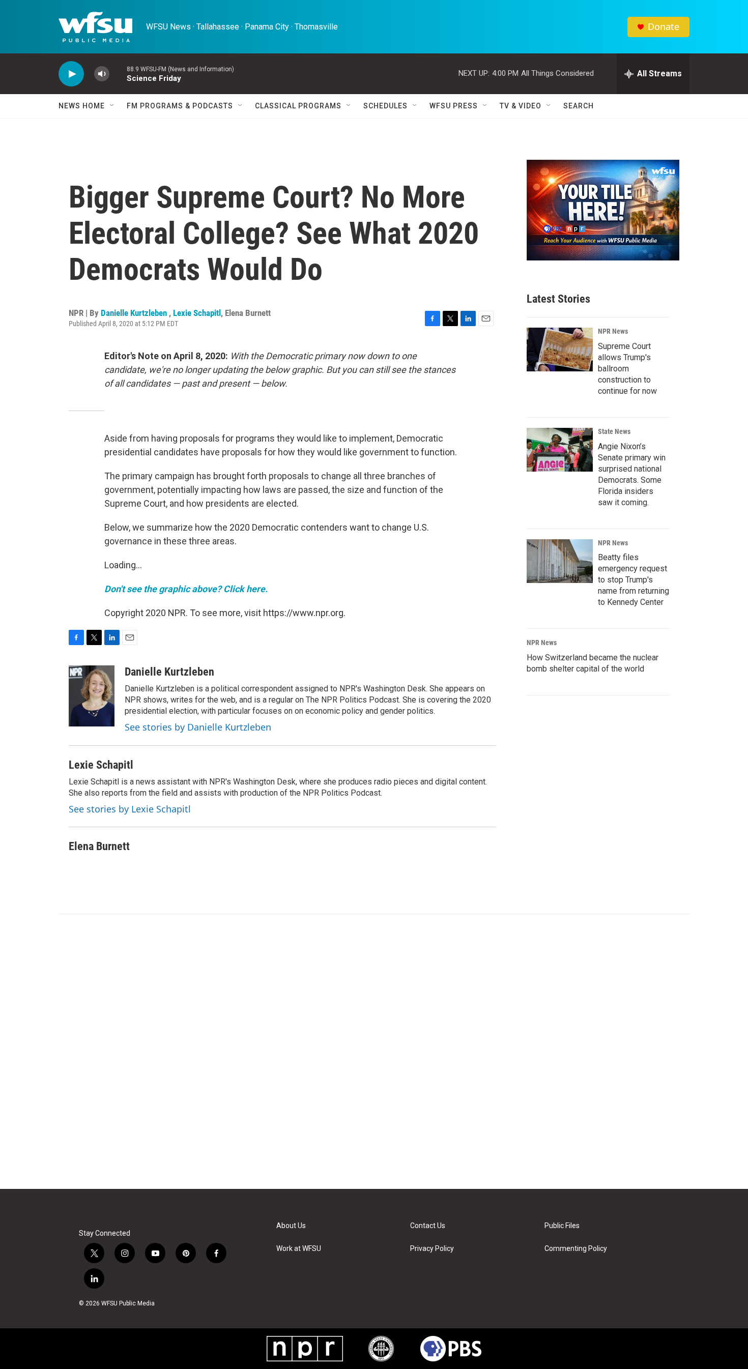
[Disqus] (374, 1051)
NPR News (613, 331)
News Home (82, 106)
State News (614, 431)
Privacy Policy (432, 1249)
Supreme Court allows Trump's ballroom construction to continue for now (627, 368)
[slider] (118, 73)
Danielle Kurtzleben (135, 313)
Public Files (562, 1226)
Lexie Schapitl (197, 313)
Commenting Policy (575, 1249)
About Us (291, 1226)
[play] (71, 74)
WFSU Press (453, 106)
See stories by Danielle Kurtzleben (198, 727)
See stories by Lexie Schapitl (130, 809)
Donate (663, 26)
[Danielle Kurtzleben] (91, 695)
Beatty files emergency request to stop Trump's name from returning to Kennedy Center (633, 579)
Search (578, 106)
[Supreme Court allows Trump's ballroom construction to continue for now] (560, 349)
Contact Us (427, 1226)
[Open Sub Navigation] (112, 106)
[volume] (101, 74)
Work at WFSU (298, 1249)
